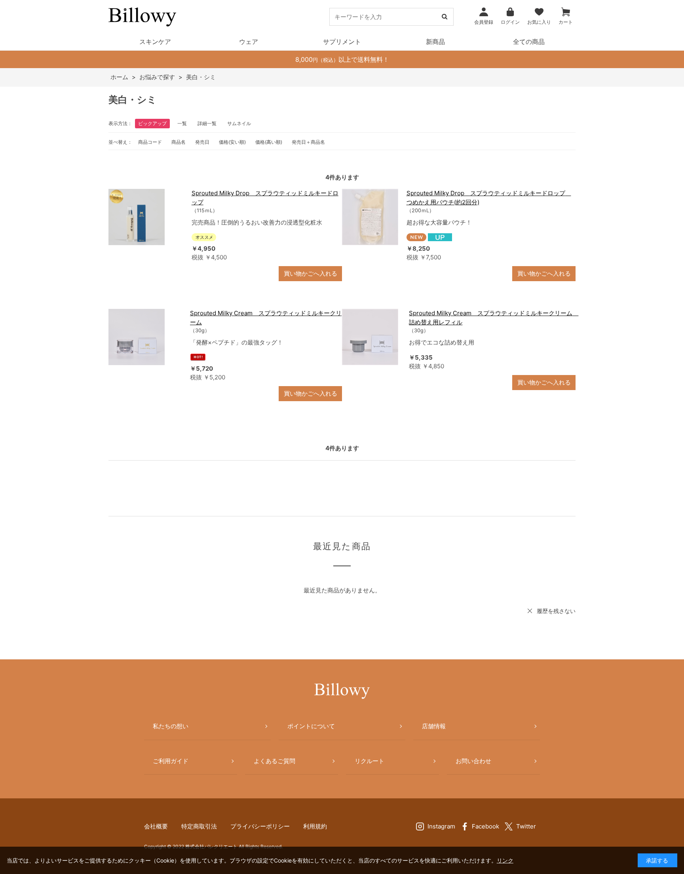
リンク (505, 860)
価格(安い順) (232, 142)
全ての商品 (529, 42)
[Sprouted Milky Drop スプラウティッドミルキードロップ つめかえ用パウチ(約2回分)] (370, 217)
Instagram (441, 826)
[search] (444, 16)
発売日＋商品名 (308, 142)
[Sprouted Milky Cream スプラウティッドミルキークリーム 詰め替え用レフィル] (371, 337)
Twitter (526, 826)
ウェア (248, 42)
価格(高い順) (268, 142)
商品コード (150, 142)
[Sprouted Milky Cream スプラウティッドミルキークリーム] (145, 337)
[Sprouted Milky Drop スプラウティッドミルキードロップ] (146, 217)
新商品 (435, 42)
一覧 (182, 123)
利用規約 (315, 826)
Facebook (485, 826)
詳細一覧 (207, 123)
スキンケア (155, 42)
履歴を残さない (556, 610)
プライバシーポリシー (260, 826)
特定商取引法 (199, 826)
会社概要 (156, 826)
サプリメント (342, 42)
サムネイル (239, 123)
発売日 (202, 142)
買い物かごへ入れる (310, 273)
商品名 (178, 142)
